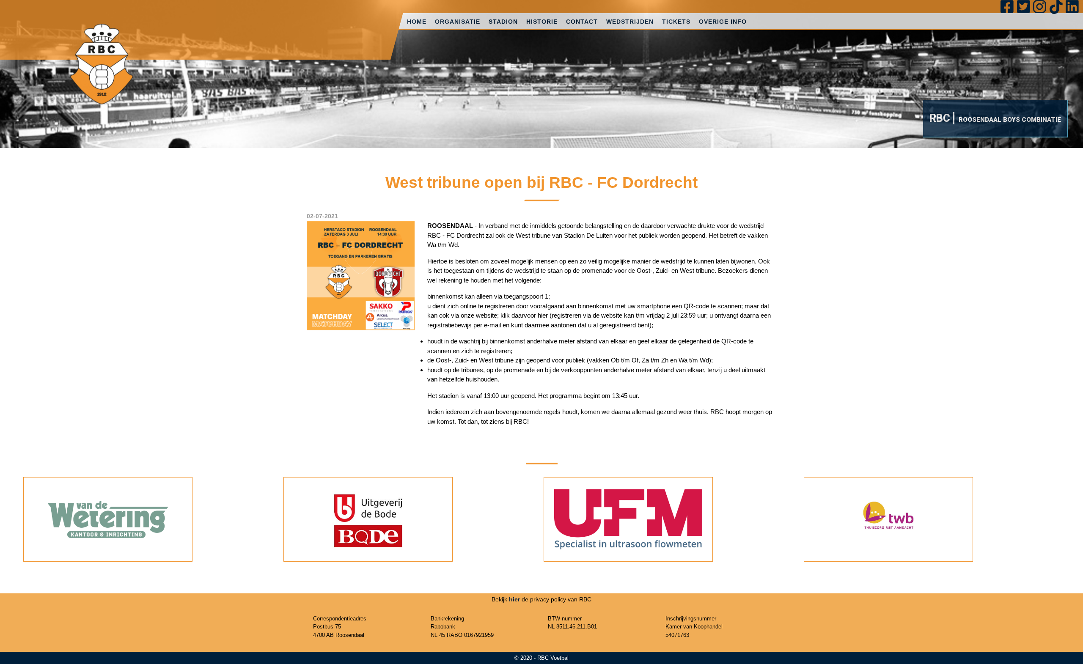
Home (416, 21)
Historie (542, 21)
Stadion (503, 21)
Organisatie (457, 21)
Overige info (723, 21)
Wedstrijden (630, 21)
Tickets (676, 21)
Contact (582, 21)
